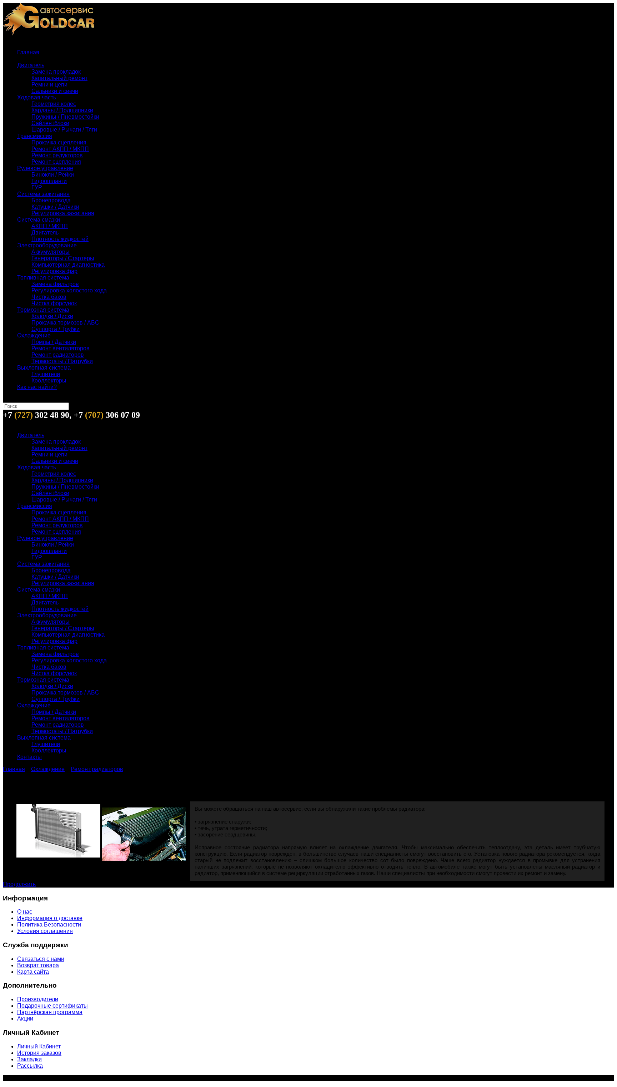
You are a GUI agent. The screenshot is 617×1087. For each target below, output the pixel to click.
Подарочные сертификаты (52, 1006)
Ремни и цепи (49, 84)
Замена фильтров (55, 284)
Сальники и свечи (54, 91)
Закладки (29, 1059)
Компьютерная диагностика (68, 265)
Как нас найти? (37, 387)
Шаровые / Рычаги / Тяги (64, 130)
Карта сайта (33, 972)
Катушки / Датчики (55, 207)
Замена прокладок (56, 72)
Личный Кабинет (39, 1046)
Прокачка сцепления (58, 142)
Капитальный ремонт (59, 78)
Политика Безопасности (49, 925)
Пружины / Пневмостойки (65, 117)
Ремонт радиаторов (57, 355)
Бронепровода (51, 200)
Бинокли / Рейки (52, 175)
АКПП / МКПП (49, 226)
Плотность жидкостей (60, 239)
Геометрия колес (53, 104)
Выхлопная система (44, 368)
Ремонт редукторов (57, 155)
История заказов (39, 1053)
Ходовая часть (36, 97)
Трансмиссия (34, 136)
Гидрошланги (49, 181)
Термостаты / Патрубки (62, 361)
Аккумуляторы (50, 252)
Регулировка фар (54, 271)
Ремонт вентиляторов (60, 348)
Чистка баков (48, 297)
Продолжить (19, 884)
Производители (37, 999)
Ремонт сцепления (56, 162)
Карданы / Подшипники (62, 110)
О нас (24, 912)
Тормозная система (43, 310)
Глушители (45, 374)
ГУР (36, 187)
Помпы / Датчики (53, 342)
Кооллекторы (48, 380)
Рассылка (30, 1066)
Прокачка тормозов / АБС (65, 323)
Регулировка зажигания (62, 213)
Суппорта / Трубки (55, 329)
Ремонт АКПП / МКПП (60, 149)
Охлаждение (34, 335)
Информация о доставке (49, 918)
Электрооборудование (47, 245)
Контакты (29, 757)
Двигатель (30, 65)
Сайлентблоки (50, 123)
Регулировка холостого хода (69, 290)
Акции (25, 1019)
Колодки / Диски (52, 316)
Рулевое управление (45, 168)
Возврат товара (38, 965)
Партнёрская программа (49, 1012)
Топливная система (43, 278)
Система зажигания (43, 194)
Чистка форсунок (54, 303)
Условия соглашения (45, 931)
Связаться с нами (40, 959)
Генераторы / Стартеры (62, 258)
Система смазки (38, 220)
